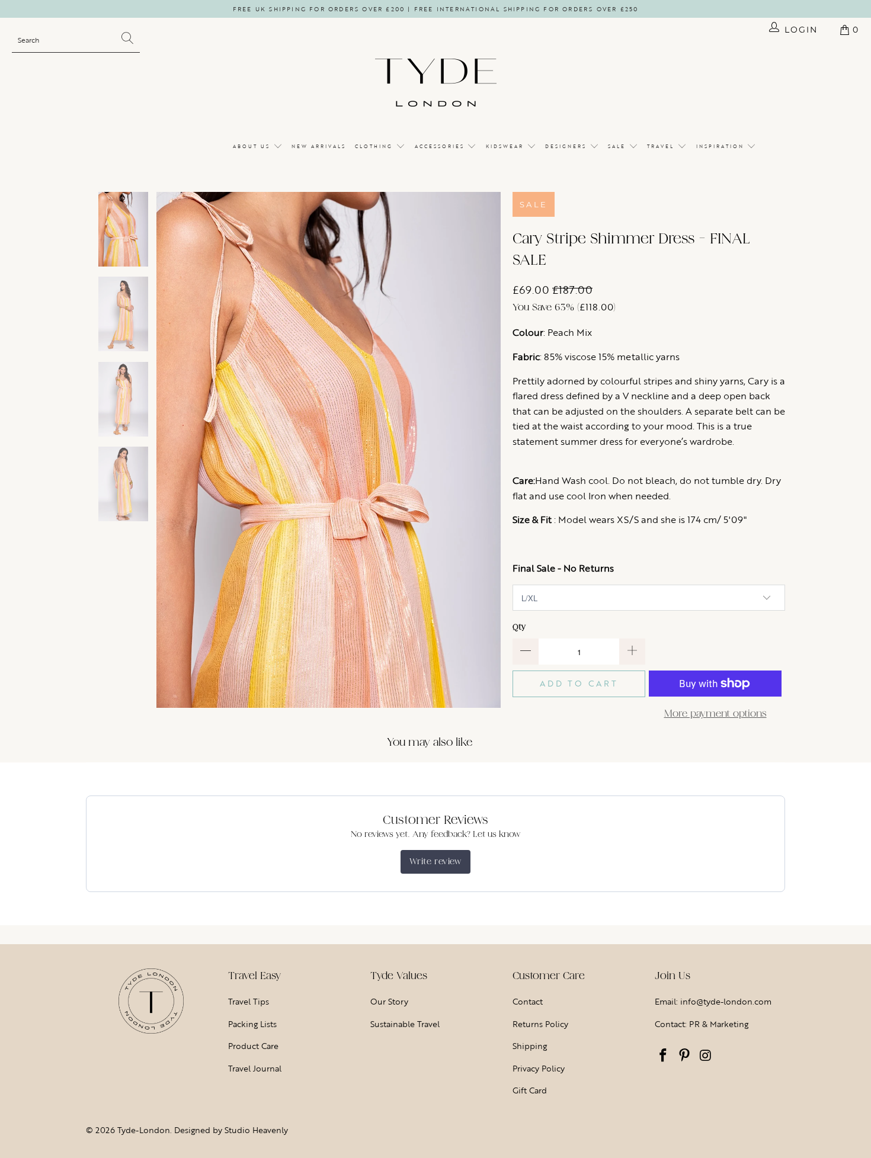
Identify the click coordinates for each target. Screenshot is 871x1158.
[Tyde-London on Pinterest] (685, 1056)
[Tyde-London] (436, 83)
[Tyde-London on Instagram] (706, 1056)
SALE (618, 146)
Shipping (530, 1046)
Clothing (375, 146)
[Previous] (165, 450)
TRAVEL (662, 146)
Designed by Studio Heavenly (231, 1130)
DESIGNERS (567, 146)
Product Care (253, 1046)
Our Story (389, 1001)
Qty (519, 627)
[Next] (491, 450)
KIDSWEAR (506, 146)
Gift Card (530, 1090)
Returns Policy (540, 1024)
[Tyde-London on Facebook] (664, 1056)
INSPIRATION (721, 146)
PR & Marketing (718, 1024)
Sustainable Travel (405, 1024)
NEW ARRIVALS (319, 146)
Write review (435, 862)
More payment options (715, 713)
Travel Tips (248, 1001)
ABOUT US (253, 146)
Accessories (441, 146)
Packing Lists (252, 1024)
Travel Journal (254, 1068)
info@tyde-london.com (725, 1001)
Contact (528, 1001)
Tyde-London (143, 1130)
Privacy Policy (539, 1068)
